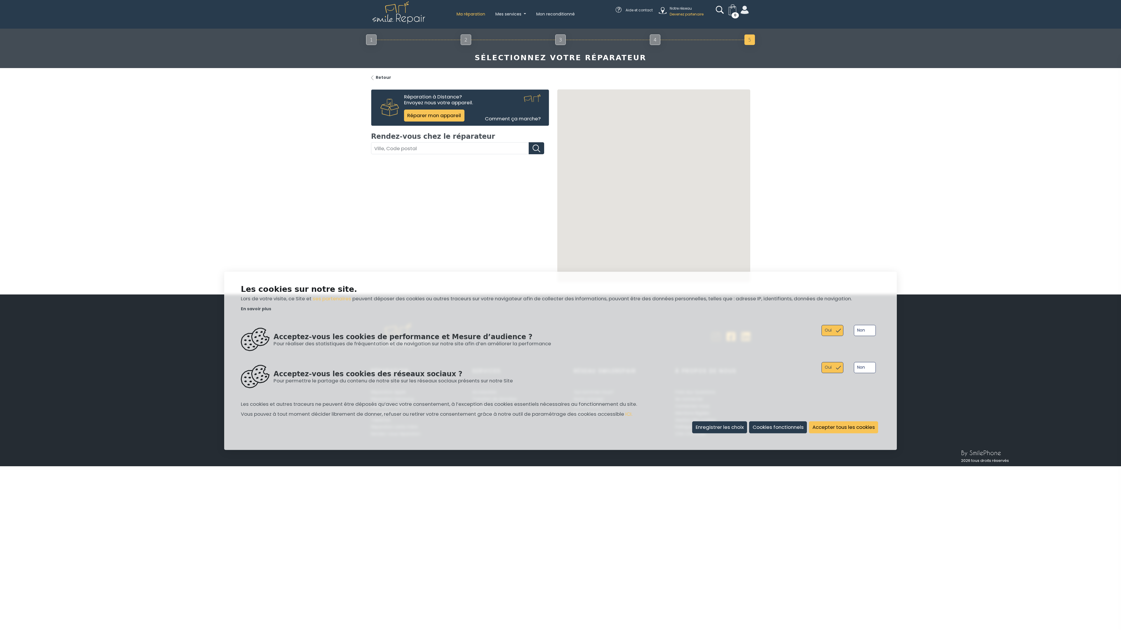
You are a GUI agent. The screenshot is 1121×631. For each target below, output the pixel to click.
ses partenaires (332, 299)
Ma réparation (471, 14)
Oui (828, 330)
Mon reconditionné (555, 14)
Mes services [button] (509, 14)
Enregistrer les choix (720, 427)
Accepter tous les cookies (843, 427)
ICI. (628, 414)
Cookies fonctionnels (778, 427)
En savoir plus (256, 309)
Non (861, 330)
